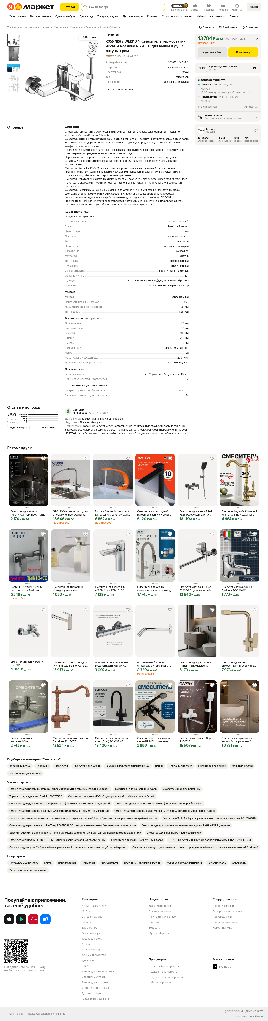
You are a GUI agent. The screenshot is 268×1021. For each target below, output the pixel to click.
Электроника (89, 927)
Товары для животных (95, 982)
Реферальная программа (227, 911)
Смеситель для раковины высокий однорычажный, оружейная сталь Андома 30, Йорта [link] (239, 740)
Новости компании (224, 905)
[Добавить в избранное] (43, 458)
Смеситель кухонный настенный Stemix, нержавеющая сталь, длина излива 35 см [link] (27, 740)
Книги (85, 965)
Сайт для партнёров (160, 982)
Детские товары (91, 993)
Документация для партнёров (166, 977)
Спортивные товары (94, 976)
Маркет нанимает (223, 927)
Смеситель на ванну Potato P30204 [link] (27, 663)
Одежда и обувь (91, 933)
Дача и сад (88, 960)
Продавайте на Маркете (163, 971)
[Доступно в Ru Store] (45, 923)
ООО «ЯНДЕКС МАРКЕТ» (249, 1011)
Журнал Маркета (159, 933)
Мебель (86, 911)
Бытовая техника (92, 916)
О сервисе (155, 922)
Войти (253, 7)
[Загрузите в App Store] (9, 923)
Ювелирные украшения (96, 998)
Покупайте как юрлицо (162, 916)
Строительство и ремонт (97, 987)
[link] (20, 766)
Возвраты (154, 927)
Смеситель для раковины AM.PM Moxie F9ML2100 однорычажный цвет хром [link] (110, 589)
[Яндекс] (259, 1016)
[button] (120, 89)
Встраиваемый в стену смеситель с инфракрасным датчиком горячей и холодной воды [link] (153, 664)
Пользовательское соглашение (46, 1013)
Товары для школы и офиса (98, 971)
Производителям (223, 916)
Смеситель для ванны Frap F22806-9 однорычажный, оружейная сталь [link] (195, 589)
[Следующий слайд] (93, 71)
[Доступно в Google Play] (21, 923)
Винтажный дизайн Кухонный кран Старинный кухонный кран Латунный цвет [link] (239, 513)
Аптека (86, 944)
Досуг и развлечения (94, 905)
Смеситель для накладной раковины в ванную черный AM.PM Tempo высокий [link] (153, 513)
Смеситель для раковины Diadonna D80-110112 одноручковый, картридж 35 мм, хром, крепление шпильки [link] (239, 589)
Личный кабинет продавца (164, 966)
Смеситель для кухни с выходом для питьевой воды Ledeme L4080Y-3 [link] (239, 664)
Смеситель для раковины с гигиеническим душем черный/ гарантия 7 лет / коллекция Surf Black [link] (195, 664)
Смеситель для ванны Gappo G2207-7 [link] (196, 740)
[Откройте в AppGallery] (33, 923)
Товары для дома (92, 938)
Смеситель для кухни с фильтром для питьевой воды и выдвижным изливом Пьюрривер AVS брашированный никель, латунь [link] (154, 589)
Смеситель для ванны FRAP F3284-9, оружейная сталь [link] (196, 513)
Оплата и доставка (160, 911)
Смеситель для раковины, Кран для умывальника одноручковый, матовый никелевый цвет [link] (68, 589)
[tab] (17, 16)
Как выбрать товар (160, 905)
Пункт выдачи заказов (226, 922)
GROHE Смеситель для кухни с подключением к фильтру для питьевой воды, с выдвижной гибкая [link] (70, 513)
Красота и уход (91, 949)
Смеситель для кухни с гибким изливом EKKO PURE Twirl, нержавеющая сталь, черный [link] (27, 513)
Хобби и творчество (94, 955)
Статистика (16, 1013)
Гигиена (86, 922)
